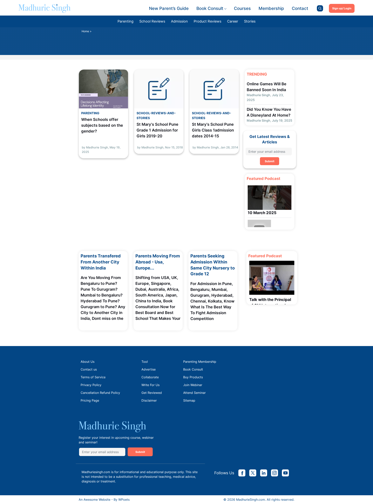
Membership (271, 8)
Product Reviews (207, 21)
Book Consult (209, 8)
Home (85, 31)
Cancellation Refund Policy (100, 393)
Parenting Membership (199, 362)
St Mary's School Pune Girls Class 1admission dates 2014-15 (213, 130)
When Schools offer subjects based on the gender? (102, 125)
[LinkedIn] (263, 472)
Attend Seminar (194, 393)
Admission (179, 21)
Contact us (89, 369)
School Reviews (152, 21)
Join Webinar (192, 385)
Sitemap (189, 400)
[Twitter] (252, 472)
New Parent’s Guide (169, 8)
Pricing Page (90, 400)
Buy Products (193, 377)
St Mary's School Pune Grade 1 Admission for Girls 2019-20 (157, 130)
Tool (144, 362)
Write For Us (150, 385)
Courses (242, 8)
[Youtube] (285, 472)
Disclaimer (149, 400)
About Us (87, 362)
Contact (300, 8)
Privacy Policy (91, 385)
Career (232, 21)
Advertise (148, 369)
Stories (249, 21)
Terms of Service (93, 377)
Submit (269, 161)
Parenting (125, 21)
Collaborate (150, 377)
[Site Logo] (44, 8)
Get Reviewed (151, 393)
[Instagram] (274, 472)
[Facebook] (241, 472)
